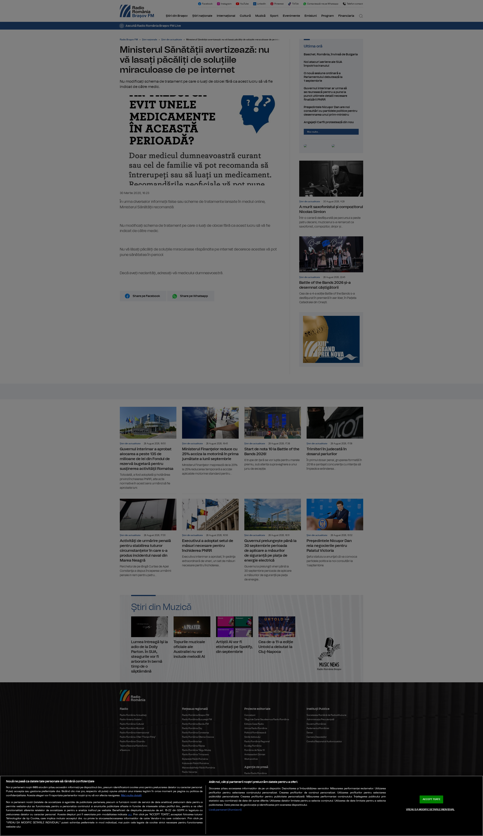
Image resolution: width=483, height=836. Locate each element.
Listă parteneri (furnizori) (225, 809)
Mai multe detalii (131, 795)
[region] (241, 806)
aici (130, 814)
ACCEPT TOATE (431, 799)
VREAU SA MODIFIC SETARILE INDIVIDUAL (430, 809)
